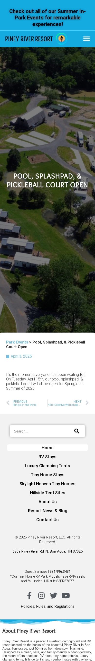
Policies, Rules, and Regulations (48, 606)
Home (48, 447)
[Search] (76, 431)
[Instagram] (41, 595)
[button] (86, 39)
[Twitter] (53, 595)
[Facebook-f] (29, 595)
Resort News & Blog (47, 510)
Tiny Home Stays (48, 474)
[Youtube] (65, 595)
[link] (36, 39)
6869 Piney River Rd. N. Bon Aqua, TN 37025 (48, 551)
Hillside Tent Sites (47, 492)
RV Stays (47, 456)
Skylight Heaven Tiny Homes (47, 483)
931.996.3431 (60, 571)
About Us (47, 501)
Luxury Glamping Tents (47, 465)
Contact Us (47, 519)
